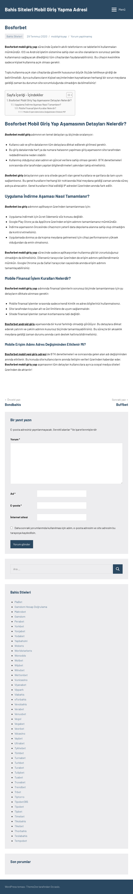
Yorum (15, 439)
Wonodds (20, 655)
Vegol (18, 718)
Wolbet (19, 660)
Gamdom (20, 616)
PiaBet (18, 601)
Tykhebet (20, 748)
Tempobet (21, 840)
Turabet (19, 767)
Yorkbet (19, 626)
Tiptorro (19, 796)
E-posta (16, 505)
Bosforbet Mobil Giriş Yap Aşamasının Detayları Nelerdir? (40, 100)
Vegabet (20, 723)
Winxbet (20, 670)
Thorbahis (21, 831)
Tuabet (19, 777)
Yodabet (20, 636)
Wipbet (19, 665)
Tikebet (19, 826)
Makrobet (20, 611)
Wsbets (19, 645)
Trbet (18, 792)
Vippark (19, 689)
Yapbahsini (21, 640)
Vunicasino (21, 679)
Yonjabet (20, 631)
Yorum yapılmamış (81, 36)
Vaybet (19, 738)
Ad (12, 493)
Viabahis (19, 694)
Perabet (19, 621)
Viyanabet (20, 684)
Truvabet (20, 782)
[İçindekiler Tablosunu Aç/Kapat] (68, 95)
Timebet (20, 816)
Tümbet (19, 753)
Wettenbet (21, 675)
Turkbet (19, 762)
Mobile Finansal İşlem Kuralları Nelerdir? (37, 108)
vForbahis (20, 699)
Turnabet (20, 757)
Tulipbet (19, 772)
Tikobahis (20, 821)
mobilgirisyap (59, 36)
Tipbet (18, 811)
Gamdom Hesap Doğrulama (31, 606)
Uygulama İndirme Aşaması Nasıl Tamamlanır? (38, 104)
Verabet (19, 709)
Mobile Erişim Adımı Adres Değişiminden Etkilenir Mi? (44, 112)
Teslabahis (21, 835)
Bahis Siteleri (14, 36)
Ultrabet (20, 743)
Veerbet (19, 728)
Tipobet (19, 806)
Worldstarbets (23, 650)
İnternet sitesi (19, 517)
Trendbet (20, 787)
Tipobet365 (21, 801)
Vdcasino (20, 733)
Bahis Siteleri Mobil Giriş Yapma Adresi (46, 9)
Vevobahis (21, 704)
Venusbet (20, 714)
